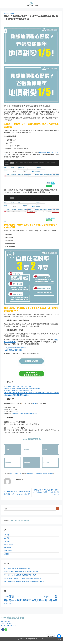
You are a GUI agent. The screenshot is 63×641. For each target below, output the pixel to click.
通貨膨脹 (10, 603)
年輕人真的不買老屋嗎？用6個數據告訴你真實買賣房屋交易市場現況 (24, 581)
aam (2, 621)
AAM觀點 (12, 13)
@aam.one (7, 621)
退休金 (7, 603)
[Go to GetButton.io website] (59, 639)
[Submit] (57, 508)
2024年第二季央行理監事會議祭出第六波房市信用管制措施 (21, 572)
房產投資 (33, 473)
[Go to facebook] (59, 636)
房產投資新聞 (39, 473)
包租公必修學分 (8, 544)
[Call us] (5, 629)
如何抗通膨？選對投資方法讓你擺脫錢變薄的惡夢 (18, 391)
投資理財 (43, 600)
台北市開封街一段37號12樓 (9, 625)
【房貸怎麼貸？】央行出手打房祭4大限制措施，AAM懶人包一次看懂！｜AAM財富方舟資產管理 (46, 492)
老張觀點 (6, 554)
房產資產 (45, 473)
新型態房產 (50, 473)
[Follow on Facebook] (2, 629)
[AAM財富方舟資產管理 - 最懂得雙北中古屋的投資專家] (31, 4)
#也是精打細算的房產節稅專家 (13, 350)
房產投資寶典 (6, 13)
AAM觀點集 (7, 541)
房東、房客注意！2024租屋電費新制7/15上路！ (18, 569)
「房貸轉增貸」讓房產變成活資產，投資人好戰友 (18, 386)
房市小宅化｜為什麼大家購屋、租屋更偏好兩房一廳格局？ (21, 575)
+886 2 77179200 (6, 623)
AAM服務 (28, 473)
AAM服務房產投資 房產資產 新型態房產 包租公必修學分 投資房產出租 (28, 597)
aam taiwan (23, 24)
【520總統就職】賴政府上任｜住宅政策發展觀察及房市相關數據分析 (24, 578)
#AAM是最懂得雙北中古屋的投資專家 (15, 348)
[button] (2, 4)
